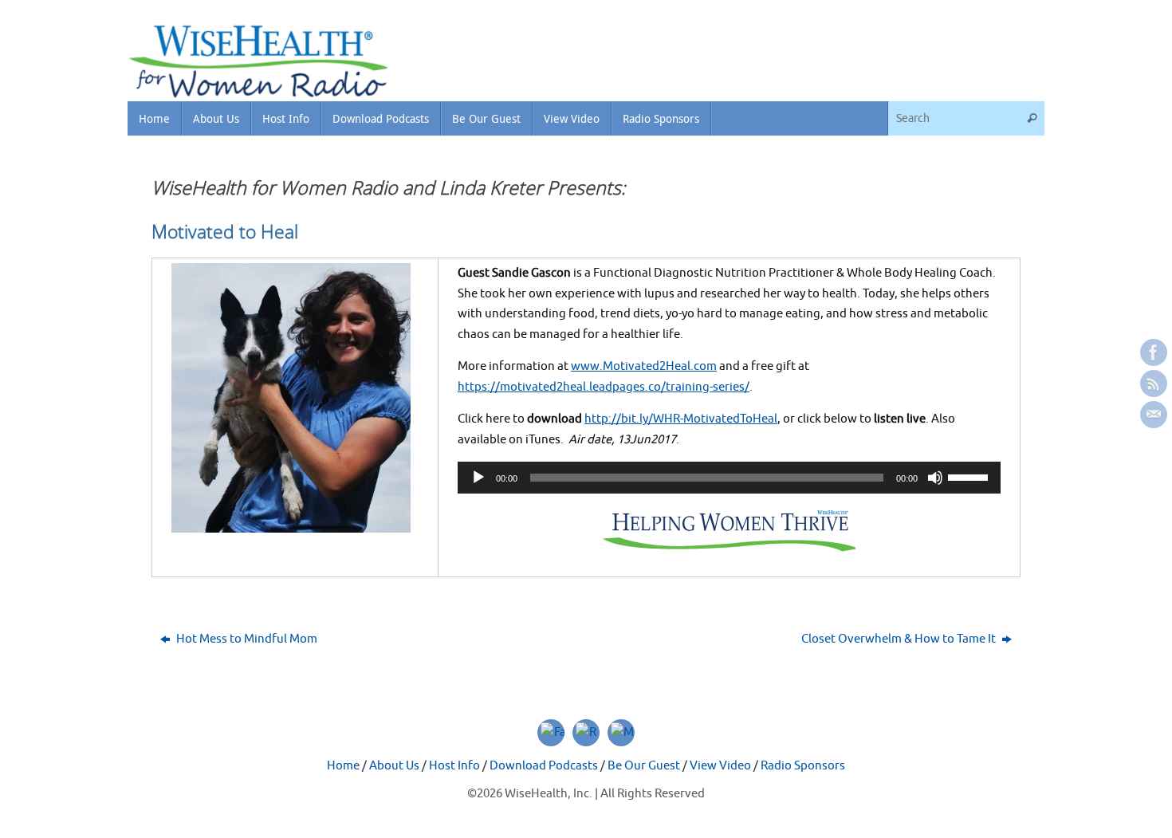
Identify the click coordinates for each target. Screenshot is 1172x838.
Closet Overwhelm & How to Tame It (899, 639)
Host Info (454, 765)
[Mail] (1153, 414)
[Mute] (935, 478)
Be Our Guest (644, 765)
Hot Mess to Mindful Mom (245, 639)
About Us (394, 765)
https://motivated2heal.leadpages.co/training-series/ (603, 387)
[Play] (478, 478)
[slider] (970, 476)
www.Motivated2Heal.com (644, 366)
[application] (729, 478)
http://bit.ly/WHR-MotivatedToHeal (680, 419)
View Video (720, 765)
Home (343, 765)
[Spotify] (1153, 383)
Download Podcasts (544, 765)
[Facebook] (1153, 352)
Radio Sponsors (803, 765)
